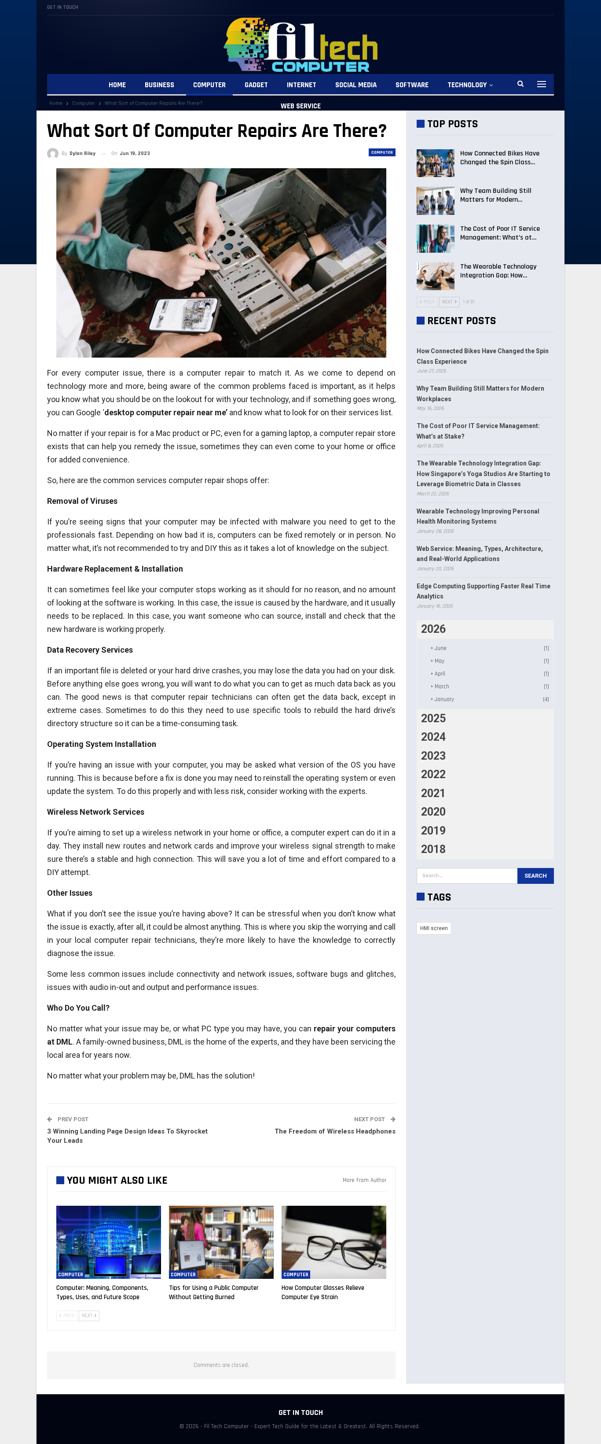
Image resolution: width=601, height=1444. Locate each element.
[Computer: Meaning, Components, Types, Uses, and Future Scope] (108, 1242)
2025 (433, 718)
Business (159, 85)
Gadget (256, 85)
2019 (433, 830)
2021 (433, 793)
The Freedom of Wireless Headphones (335, 1131)
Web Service (301, 106)
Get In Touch (62, 7)
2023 (433, 756)
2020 (433, 811)
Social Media (356, 85)
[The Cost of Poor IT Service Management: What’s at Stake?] (435, 239)
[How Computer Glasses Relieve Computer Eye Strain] (334, 1242)
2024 (433, 737)
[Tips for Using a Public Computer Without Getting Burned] (221, 1242)
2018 (433, 849)
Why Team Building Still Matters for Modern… (495, 195)
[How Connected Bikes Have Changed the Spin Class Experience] (435, 163)
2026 (433, 629)
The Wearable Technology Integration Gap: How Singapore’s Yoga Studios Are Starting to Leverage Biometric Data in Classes (483, 474)
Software (412, 85)
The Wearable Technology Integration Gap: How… (498, 271)
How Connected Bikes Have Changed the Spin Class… (499, 158)
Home (117, 85)
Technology (467, 85)
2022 (433, 774)
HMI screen (434, 928)
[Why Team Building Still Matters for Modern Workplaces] (435, 201)
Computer (209, 85)
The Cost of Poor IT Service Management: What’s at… (500, 233)
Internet (301, 85)
